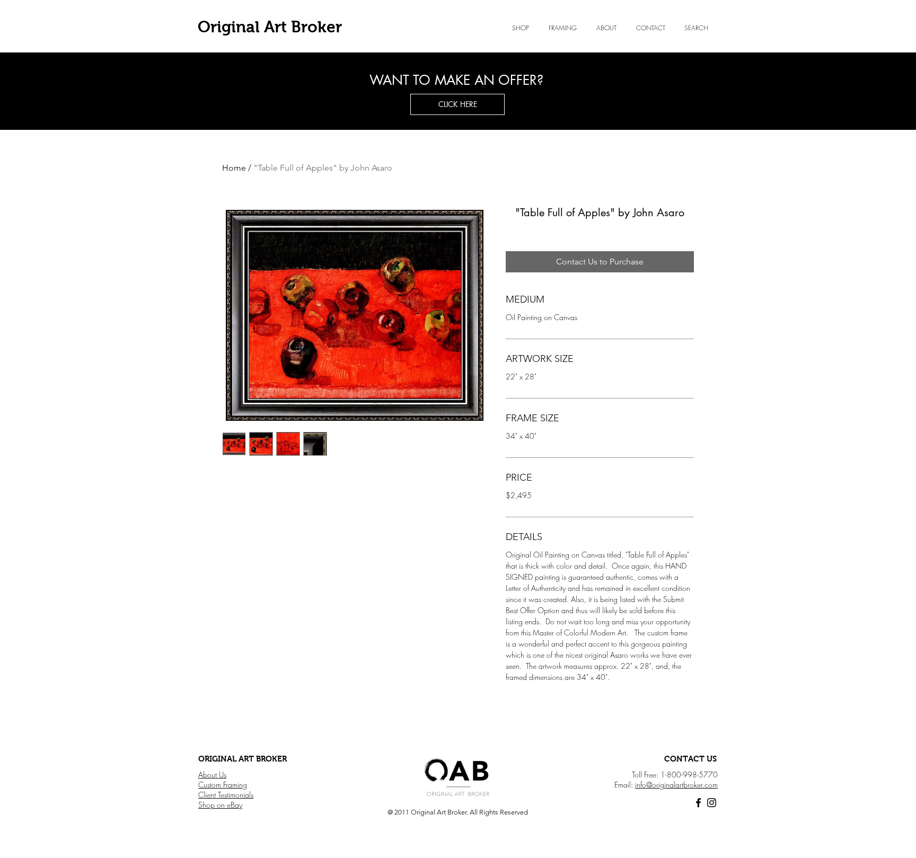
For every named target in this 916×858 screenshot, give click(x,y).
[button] (606, 28)
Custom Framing (222, 785)
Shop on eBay (220, 805)
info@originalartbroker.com (676, 785)
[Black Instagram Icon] (712, 803)
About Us (212, 774)
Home (234, 168)
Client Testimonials (225, 795)
